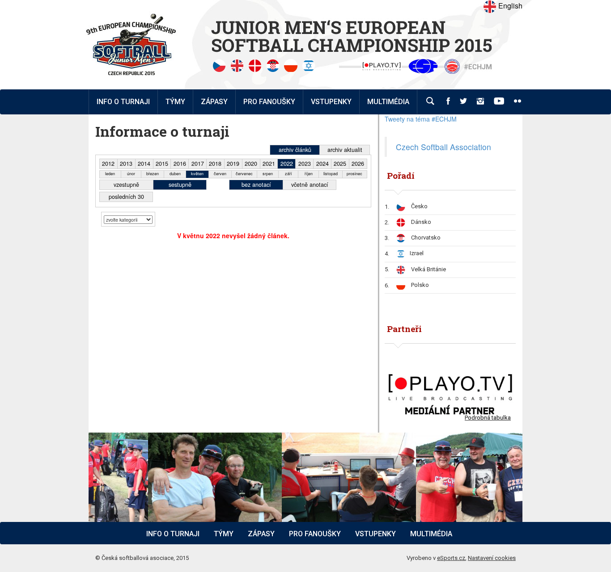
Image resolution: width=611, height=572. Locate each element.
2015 (162, 164)
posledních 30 (126, 197)
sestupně (180, 185)
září (288, 174)
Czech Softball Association (443, 146)
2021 (269, 164)
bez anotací (256, 185)
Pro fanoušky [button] (269, 101)
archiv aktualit (344, 150)
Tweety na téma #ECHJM (421, 118)
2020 (251, 164)
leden (110, 174)
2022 (286, 164)
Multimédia (431, 534)
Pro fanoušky (315, 534)
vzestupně (126, 185)
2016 (180, 164)
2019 (233, 164)
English (509, 5)
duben (175, 174)
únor (131, 174)
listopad (330, 174)
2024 (322, 164)
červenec (244, 174)
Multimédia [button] (388, 101)
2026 (358, 164)
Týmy (175, 101)
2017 (197, 164)
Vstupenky (375, 534)
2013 (126, 164)
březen (152, 174)
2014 (144, 164)
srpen (268, 174)
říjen (309, 174)
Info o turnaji (172, 534)
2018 (215, 164)
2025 (340, 164)
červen (220, 174)
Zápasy (261, 534)
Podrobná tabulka (488, 417)
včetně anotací (309, 185)
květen (197, 174)
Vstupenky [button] (331, 101)
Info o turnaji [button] (123, 101)
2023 (304, 164)
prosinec (354, 174)
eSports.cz (451, 558)
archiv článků (295, 150)
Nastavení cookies (492, 558)
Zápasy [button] (214, 101)
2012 (108, 164)
